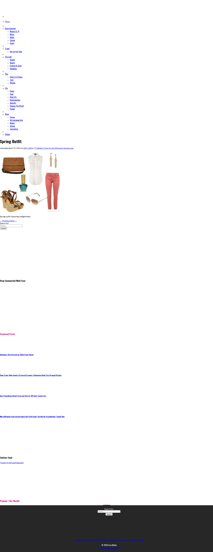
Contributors (101, 540)
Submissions (114, 540)
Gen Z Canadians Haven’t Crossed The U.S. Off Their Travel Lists (23, 396)
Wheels (12, 82)
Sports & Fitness (16, 76)
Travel (7, 48)
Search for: (4, 223)
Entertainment (10, 28)
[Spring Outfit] (31, 212)
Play (6, 74)
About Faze (80, 540)
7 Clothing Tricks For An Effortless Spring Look (54, 148)
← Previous (5, 221)
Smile (12, 43)
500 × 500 (27, 148)
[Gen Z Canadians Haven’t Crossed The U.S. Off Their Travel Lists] (6, 391)
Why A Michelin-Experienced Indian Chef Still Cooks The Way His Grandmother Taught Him (32, 416)
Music (12, 34)
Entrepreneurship (16, 120)
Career (12, 117)
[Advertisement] (18, 259)
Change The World (17, 105)
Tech (11, 79)
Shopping (13, 68)
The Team (90, 540)
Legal (141, 540)
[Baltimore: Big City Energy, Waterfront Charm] (6, 349)
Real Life (13, 97)
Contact (124, 540)
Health (12, 59)
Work (7, 114)
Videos (7, 134)
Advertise (133, 540)
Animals (13, 103)
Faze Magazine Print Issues (109, 548)
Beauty (12, 62)
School (12, 126)
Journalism (14, 129)
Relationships (15, 100)
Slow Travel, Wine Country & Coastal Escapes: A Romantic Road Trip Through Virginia (30, 375)
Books (12, 37)
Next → (13, 221)
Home (12, 91)
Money (12, 123)
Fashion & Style (16, 65)
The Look (8, 56)
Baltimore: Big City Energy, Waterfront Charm (17, 354)
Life (6, 88)
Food (11, 94)
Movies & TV (14, 31)
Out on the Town (16, 51)
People (12, 108)
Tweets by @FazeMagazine (12, 462)
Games (12, 40)
